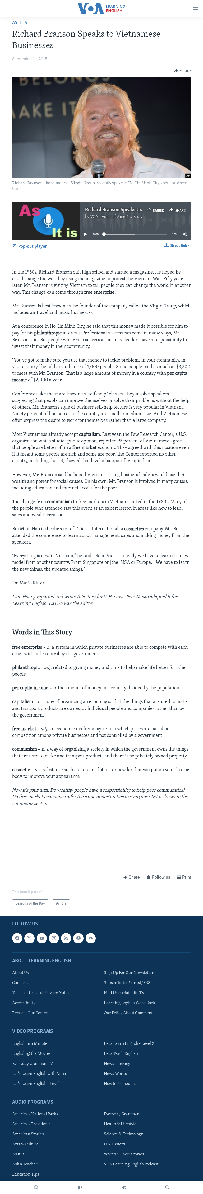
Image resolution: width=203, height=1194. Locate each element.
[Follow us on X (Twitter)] (29, 938)
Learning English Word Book (129, 1003)
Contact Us (21, 983)
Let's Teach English (121, 1054)
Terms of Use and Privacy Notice (41, 993)
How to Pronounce (120, 1084)
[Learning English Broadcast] (124, 1187)
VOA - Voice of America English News (124, 217)
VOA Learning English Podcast (131, 1165)
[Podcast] (78, 938)
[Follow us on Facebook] (17, 938)
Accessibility (23, 1003)
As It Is (19, 23)
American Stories (28, 1134)
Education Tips (25, 1175)
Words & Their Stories (124, 1155)
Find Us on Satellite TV (124, 993)
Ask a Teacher (25, 1165)
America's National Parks (35, 1114)
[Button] (182, 70)
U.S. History (114, 1145)
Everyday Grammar (121, 1114)
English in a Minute (29, 1044)
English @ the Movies (31, 1054)
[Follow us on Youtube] (42, 938)
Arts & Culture (25, 1145)
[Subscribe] (91, 938)
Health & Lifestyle (120, 1124)
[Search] (167, 1187)
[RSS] (66, 938)
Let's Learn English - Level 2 (129, 1044)
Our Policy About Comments (129, 1013)
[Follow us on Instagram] (54, 938)
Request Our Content (31, 1013)
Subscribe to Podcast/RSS (127, 983)
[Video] (80, 1187)
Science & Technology (123, 1134)
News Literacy (117, 1064)
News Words (115, 1074)
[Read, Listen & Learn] (36, 1187)
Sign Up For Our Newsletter (129, 973)
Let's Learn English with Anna (39, 1074)
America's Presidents (31, 1124)
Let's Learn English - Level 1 (37, 1084)
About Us (20, 973)
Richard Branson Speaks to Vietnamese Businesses (137, 210)
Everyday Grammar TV (32, 1064)
